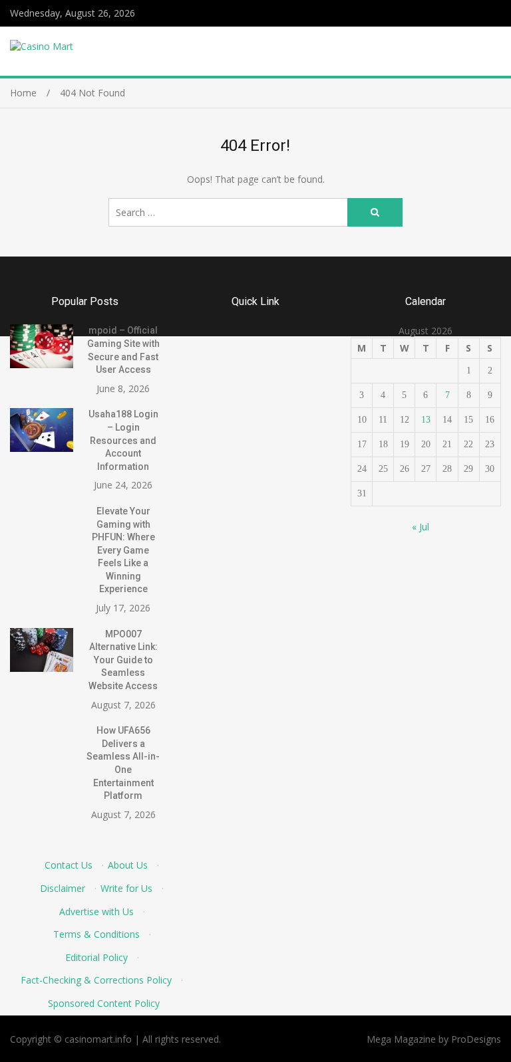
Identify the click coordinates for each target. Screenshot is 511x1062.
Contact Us (68, 865)
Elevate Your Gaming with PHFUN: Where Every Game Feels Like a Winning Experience (123, 550)
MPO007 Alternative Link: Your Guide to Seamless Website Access (123, 660)
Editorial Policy (96, 957)
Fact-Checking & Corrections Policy (96, 980)
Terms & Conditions (96, 934)
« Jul (420, 526)
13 (425, 420)
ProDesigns (476, 1039)
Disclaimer (62, 888)
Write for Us (126, 888)
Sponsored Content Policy (104, 1003)
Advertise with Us (96, 911)
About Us (128, 865)
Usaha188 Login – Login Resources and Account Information (123, 440)
